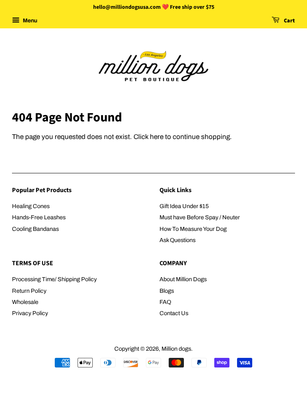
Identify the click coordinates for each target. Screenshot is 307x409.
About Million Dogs (183, 279)
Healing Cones (31, 206)
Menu (29, 21)
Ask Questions (177, 240)
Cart (289, 21)
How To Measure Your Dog (193, 229)
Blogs (166, 291)
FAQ (165, 302)
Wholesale (25, 302)
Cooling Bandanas (35, 229)
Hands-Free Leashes (39, 217)
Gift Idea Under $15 (184, 206)
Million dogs (176, 348)
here (156, 137)
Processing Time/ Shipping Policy (54, 279)
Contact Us (173, 313)
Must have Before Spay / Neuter (199, 217)
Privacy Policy (30, 313)
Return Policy (29, 291)
